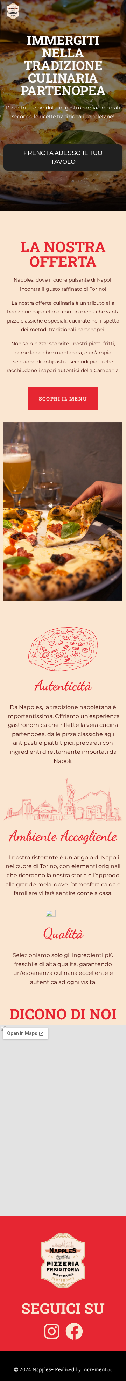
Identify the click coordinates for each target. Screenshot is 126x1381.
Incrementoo (97, 1369)
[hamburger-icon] (112, 11)
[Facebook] (74, 1331)
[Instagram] (52, 1331)
